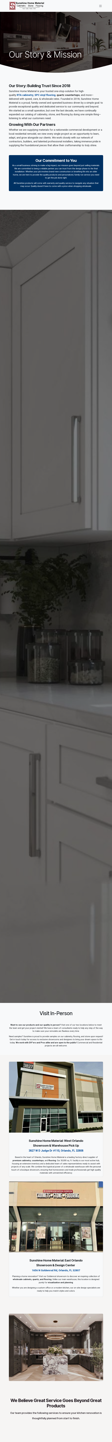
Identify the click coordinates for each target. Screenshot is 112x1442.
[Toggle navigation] (100, 6)
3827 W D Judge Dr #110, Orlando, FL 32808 (56, 1150)
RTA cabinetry (25, 95)
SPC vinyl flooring (45, 95)
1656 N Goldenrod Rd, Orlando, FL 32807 (56, 1270)
